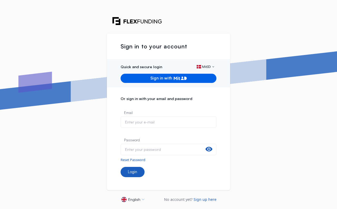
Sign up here (205, 199)
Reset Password (133, 159)
